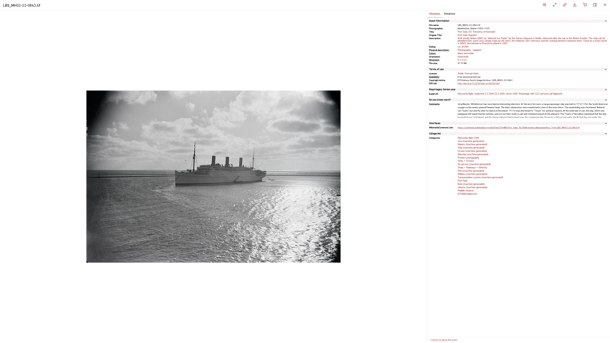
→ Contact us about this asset (442, 340)
